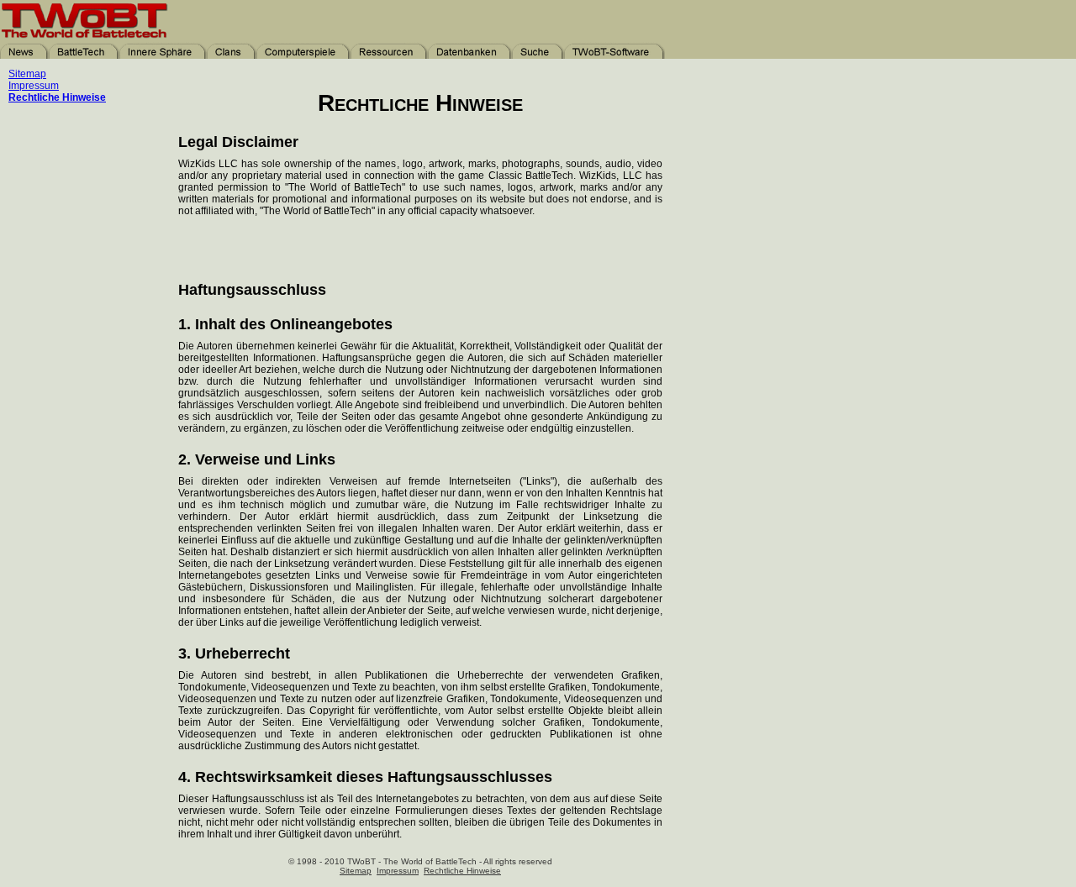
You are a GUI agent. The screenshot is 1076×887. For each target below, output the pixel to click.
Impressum (33, 86)
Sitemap (27, 74)
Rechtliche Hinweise (57, 97)
